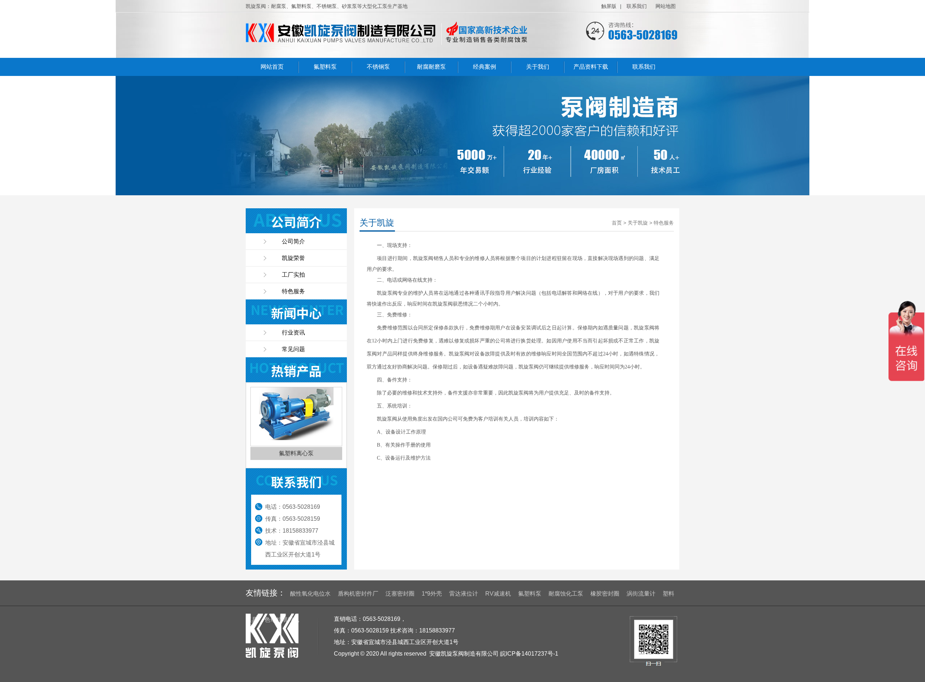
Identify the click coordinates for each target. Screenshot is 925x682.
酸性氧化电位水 (310, 594)
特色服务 (293, 291)
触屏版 (608, 6)
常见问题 (293, 349)
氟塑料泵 (325, 67)
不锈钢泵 (378, 67)
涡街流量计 (641, 594)
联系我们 (637, 6)
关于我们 (537, 67)
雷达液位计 (463, 594)
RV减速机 (498, 594)
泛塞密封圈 (400, 594)
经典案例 (484, 67)
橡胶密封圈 (604, 594)
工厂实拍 (293, 275)
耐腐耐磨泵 (431, 67)
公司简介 (293, 241)
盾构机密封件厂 (358, 594)
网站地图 (665, 6)
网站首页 (272, 67)
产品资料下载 (590, 67)
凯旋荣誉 (293, 258)
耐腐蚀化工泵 (565, 594)
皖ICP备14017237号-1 (529, 654)
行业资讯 (293, 332)
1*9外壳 (432, 594)
